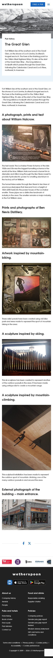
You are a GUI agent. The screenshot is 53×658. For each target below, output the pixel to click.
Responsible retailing (36, 598)
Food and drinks (36, 593)
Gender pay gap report (37, 619)
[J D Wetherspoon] (12, 4)
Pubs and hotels (10, 610)
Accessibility (16, 646)
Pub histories (7, 626)
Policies (31, 610)
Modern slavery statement (38, 629)
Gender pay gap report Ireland (37, 624)
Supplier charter (34, 601)
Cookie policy (41, 643)
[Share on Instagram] (23, 543)
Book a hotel (7, 619)
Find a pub (38, 4)
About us (6, 593)
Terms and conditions (11, 643)
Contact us (6, 630)
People (5, 605)
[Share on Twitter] (29, 543)
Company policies (35, 616)
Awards (5, 601)
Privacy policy (28, 643)
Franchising (6, 616)
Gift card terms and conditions (36, 633)
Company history (9, 598)
